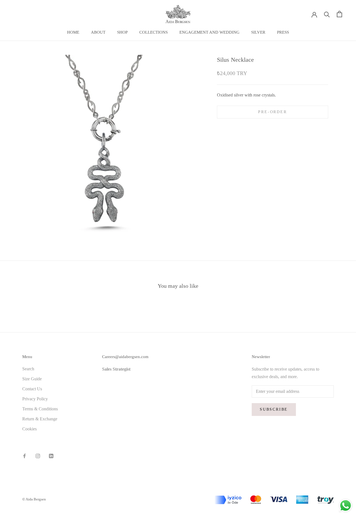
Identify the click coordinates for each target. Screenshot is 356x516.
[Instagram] (38, 455)
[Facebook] (24, 455)
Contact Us (32, 388)
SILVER (258, 32)
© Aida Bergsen (34, 499)
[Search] (327, 14)
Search (28, 368)
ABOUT (98, 32)
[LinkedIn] (51, 455)
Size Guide (32, 378)
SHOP (122, 32)
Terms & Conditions (40, 408)
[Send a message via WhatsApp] (345, 505)
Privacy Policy (35, 398)
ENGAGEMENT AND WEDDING (209, 32)
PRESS (283, 32)
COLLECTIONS (153, 32)
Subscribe (274, 409)
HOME (73, 32)
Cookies (29, 428)
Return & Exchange (39, 418)
